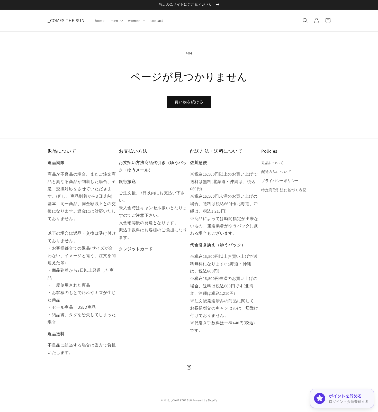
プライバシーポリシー (280, 180)
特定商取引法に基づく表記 (283, 190)
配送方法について (276, 171)
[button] (116, 20)
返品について (272, 162)
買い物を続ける (189, 101)
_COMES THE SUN (181, 400)
